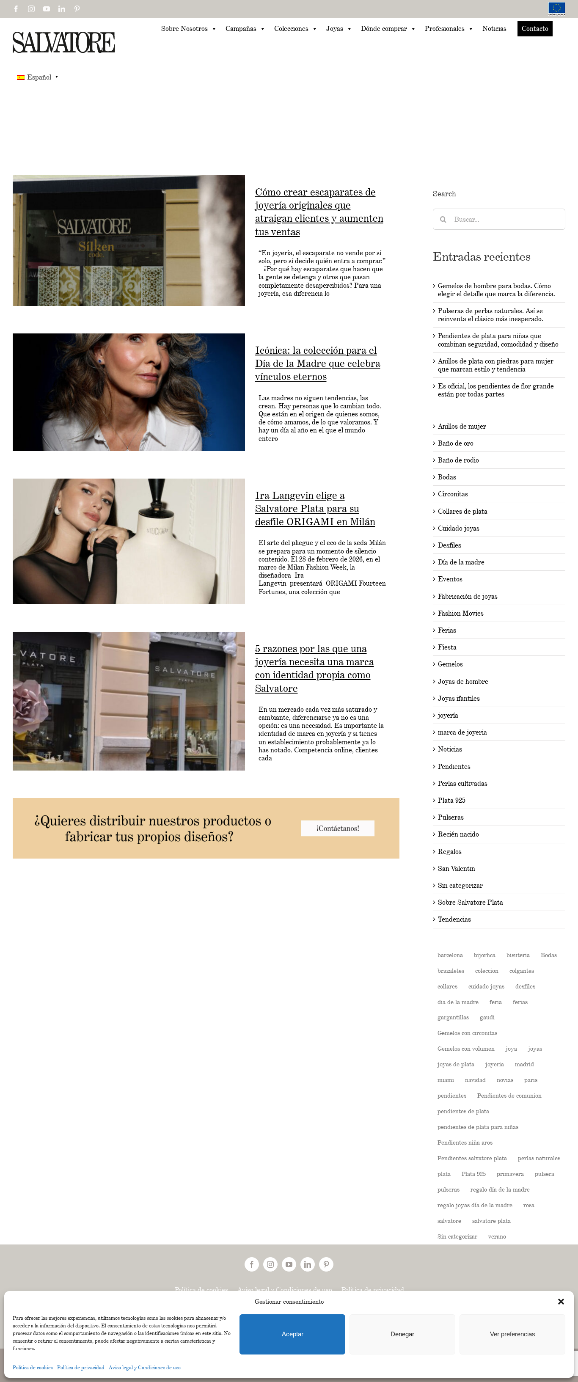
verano (497, 1236)
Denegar (402, 1334)
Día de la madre (461, 562)
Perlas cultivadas (462, 783)
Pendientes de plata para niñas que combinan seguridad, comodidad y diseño (498, 340)
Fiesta (447, 647)
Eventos (450, 579)
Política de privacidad (81, 1367)
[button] (561, 1301)
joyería (448, 715)
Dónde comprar (384, 29)
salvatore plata (491, 1220)
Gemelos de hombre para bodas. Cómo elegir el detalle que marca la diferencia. (496, 290)
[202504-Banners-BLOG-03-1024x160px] (206, 802)
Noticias (494, 29)
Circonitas (453, 494)
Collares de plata (462, 511)
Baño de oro (455, 443)
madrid (524, 1064)
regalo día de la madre (500, 1189)
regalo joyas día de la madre (475, 1205)
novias (505, 1079)
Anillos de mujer (462, 426)
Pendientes (454, 767)
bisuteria (518, 954)
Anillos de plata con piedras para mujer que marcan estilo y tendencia (495, 365)
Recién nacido (458, 834)
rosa (528, 1205)
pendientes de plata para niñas (478, 1126)
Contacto (535, 29)
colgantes (521, 970)
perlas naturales (539, 1158)
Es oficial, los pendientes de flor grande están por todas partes (496, 390)
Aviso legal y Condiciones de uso (145, 1367)
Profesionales (445, 29)
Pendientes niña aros (465, 1142)
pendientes (452, 1095)
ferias (520, 1001)
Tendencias (454, 919)
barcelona (450, 954)
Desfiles (449, 545)
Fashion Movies (461, 613)
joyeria (494, 1064)
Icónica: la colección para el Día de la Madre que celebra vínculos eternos (317, 363)
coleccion (486, 970)
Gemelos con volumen (466, 1048)
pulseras (449, 1189)
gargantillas (453, 1017)
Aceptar (292, 1334)
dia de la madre (458, 1001)
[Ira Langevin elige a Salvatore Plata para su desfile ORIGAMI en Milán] (129, 541)
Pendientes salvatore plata (472, 1158)
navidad (475, 1079)
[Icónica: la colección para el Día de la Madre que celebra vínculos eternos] (129, 392)
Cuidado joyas (458, 528)
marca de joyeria (462, 732)
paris (530, 1079)
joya (511, 1048)
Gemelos (450, 664)
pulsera (544, 1173)
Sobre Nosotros (184, 29)
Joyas (334, 29)
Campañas (241, 29)
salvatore (449, 1220)
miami (446, 1079)
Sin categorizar (460, 885)
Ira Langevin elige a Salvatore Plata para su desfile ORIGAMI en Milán (315, 508)
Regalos (450, 852)
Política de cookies (33, 1367)
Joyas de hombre (463, 681)
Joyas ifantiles (459, 698)
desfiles (525, 986)
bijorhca (484, 954)
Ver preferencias (512, 1334)
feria (496, 1001)
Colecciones (291, 29)
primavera (510, 1173)
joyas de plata (456, 1064)
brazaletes (451, 970)
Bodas (447, 477)
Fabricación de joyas (468, 596)
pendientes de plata (463, 1111)
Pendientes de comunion (509, 1095)
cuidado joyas (486, 986)
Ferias (447, 630)
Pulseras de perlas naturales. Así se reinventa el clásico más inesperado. (490, 315)
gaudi (487, 1017)
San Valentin (456, 868)
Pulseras (451, 817)
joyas (535, 1048)
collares (447, 986)
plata (444, 1173)
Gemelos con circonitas (467, 1032)
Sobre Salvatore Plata (470, 902)
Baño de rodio (458, 460)
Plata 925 (451, 800)
